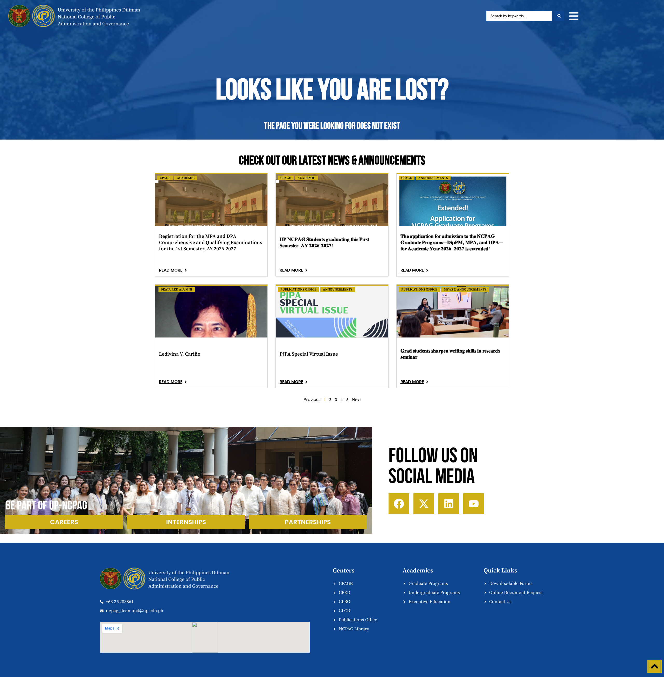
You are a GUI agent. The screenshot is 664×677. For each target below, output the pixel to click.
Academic (186, 178)
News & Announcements (465, 289)
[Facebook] (399, 503)
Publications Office (298, 289)
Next (356, 399)
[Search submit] (559, 16)
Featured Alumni (176, 289)
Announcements (433, 178)
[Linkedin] (448, 503)
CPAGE (165, 178)
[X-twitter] (423, 503)
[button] (573, 16)
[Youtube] (473, 503)
